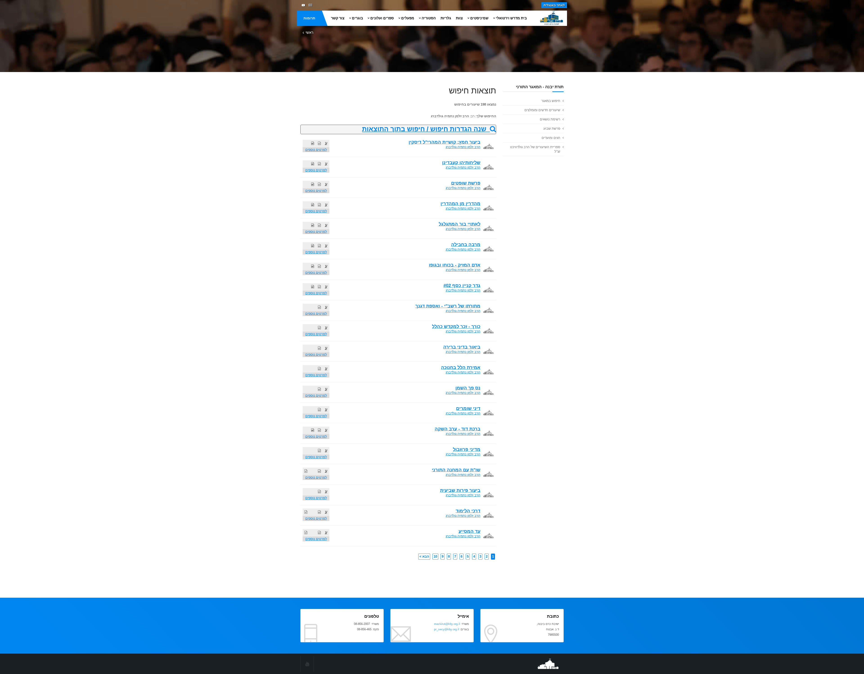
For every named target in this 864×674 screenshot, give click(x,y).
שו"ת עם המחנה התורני (456, 469)
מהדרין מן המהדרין (460, 203)
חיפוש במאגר (550, 101)
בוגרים (357, 18)
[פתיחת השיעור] (319, 143)
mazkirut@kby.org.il (447, 624)
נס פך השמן (467, 387)
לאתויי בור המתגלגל (459, 224)
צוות (459, 18)
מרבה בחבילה (465, 244)
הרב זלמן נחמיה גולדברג (463, 147)
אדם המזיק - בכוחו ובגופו (454, 264)
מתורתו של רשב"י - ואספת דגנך (447, 305)
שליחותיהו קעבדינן (461, 162)
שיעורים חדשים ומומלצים (542, 110)
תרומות (309, 18)
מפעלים (407, 18)
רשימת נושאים (550, 119)
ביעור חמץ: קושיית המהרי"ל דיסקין (444, 142)
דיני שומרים (468, 408)
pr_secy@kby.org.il (446, 629)
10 (435, 556)
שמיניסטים (479, 18)
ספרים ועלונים (382, 18)
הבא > (424, 556)
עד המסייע (469, 531)
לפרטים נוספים (316, 150)
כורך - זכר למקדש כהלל (456, 326)
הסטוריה (429, 18)
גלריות (446, 18)
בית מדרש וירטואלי (511, 18)
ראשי (309, 32)
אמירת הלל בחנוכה (460, 367)
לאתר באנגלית (554, 5)
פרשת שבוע (551, 128)
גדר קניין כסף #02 (461, 285)
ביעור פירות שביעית (460, 490)
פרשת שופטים (465, 183)
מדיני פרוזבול (466, 449)
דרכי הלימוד (468, 510)
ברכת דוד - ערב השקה (457, 428)
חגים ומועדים (551, 138)
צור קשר (337, 18)
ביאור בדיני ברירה (461, 346)
